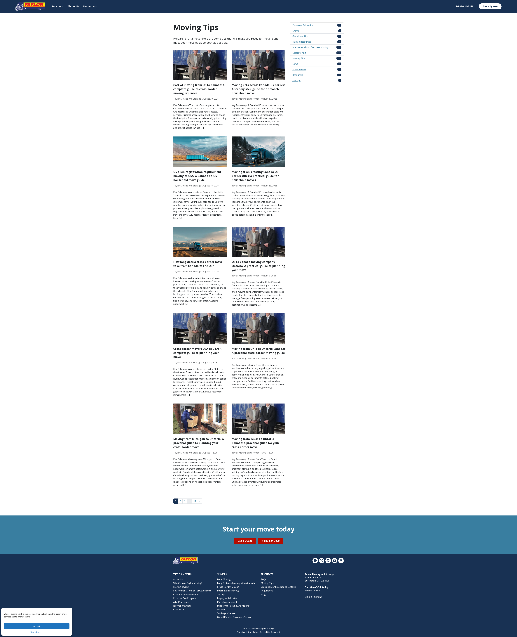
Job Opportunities (182, 605)
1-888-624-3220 (464, 6)
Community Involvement (185, 594)
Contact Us (178, 609)
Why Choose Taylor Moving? (187, 583)
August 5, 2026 (268, 275)
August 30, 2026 (210, 98)
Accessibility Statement (270, 632)
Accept (36, 626)
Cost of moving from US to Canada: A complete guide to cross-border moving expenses (199, 89)
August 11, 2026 (210, 271)
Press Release (299, 69)
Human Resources (301, 41)
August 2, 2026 (268, 358)
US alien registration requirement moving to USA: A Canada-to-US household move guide (197, 176)
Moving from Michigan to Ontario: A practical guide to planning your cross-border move (198, 443)
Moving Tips (298, 58)
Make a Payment (313, 596)
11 (195, 501)
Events (295, 30)
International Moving (228, 590)
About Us (73, 6)
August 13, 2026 (269, 185)
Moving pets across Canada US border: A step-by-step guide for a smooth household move (258, 89)
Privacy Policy (35, 632)
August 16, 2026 (210, 185)
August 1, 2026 (209, 452)
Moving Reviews (181, 586)
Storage (296, 80)
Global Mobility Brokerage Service (234, 617)
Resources (89, 6)
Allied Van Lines (181, 601)
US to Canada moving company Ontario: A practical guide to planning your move (258, 266)
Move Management (227, 601)
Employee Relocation (302, 25)
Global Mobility (300, 36)
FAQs (263, 579)
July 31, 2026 (267, 452)
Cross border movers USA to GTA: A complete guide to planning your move (197, 353)
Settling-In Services (227, 613)
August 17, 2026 (269, 98)
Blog (263, 594)
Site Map (241, 632)
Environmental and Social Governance (192, 590)
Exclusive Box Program (184, 598)
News (295, 63)
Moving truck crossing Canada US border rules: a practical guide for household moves (255, 176)
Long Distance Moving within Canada (236, 583)
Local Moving (299, 52)
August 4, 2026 (209, 362)
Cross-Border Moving (228, 586)
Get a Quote (490, 6)
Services (56, 6)
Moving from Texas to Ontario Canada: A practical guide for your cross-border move (255, 443)
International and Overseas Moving (310, 47)
